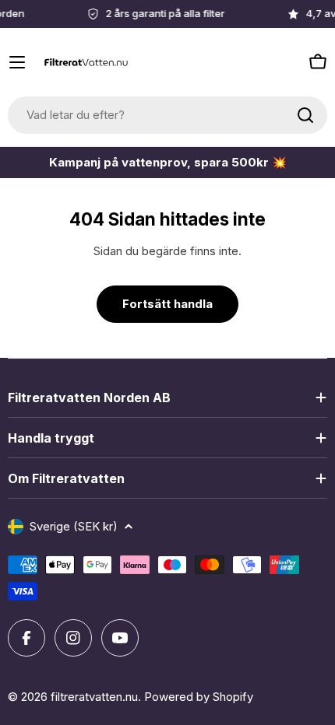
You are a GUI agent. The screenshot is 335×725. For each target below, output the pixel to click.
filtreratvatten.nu (94, 696)
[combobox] (167, 115)
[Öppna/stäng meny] (17, 62)
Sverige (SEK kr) (74, 526)
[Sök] (305, 115)
